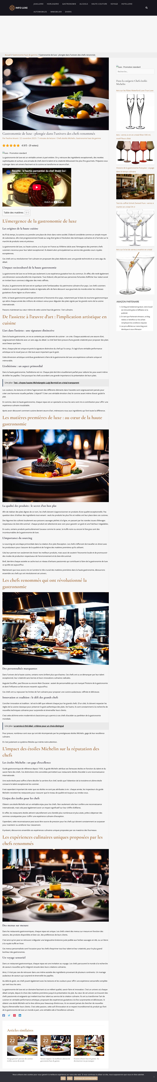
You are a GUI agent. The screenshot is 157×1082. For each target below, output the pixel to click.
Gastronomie (69, 4)
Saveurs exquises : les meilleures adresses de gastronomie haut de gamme (55, 1060)
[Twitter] (9, 1015)
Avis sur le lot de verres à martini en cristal (134, 249)
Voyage (114, 4)
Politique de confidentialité (85, 1078)
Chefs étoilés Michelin (66, 138)
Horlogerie (53, 4)
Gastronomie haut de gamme (88, 138)
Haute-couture (99, 4)
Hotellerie (126, 4)
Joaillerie (39, 4)
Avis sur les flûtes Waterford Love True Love (134, 90)
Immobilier (56, 12)
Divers (68, 12)
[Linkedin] (20, 1015)
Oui (63, 1078)
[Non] (154, 1077)
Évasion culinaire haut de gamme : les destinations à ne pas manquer (86, 1060)
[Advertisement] (78, 34)
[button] (147, 7)
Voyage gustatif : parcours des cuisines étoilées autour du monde (20, 1060)
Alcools (84, 4)
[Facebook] (3, 1015)
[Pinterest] (14, 1015)
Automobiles (40, 12)
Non (70, 1078)
